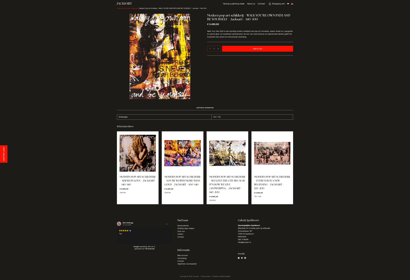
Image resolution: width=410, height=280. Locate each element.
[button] (166, 224)
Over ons (181, 231)
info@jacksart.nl (244, 242)
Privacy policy (206, 276)
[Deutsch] (292, 3)
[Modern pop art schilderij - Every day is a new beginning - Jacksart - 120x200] (272, 153)
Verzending (182, 258)
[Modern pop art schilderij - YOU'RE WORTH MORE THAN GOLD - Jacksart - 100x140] (182, 153)
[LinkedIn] (245, 258)
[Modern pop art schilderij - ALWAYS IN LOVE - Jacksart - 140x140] (138, 153)
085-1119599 (243, 239)
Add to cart (257, 49)
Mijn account (182, 255)
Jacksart (124, 3)
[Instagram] (238, 258)
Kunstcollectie (183, 226)
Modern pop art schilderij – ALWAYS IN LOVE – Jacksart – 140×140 (137, 181)
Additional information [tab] (205, 108)
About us (251, 4)
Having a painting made (233, 4)
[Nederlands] (288, 3)
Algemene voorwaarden (187, 264)
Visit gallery (4, 154)
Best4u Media (225, 276)
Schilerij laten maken (185, 228)
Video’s (180, 234)
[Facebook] (242, 258)
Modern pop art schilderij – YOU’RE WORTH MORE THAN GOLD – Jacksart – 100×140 (182, 181)
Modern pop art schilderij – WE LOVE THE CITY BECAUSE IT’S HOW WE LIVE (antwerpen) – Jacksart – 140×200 (227, 185)
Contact (261, 4)
